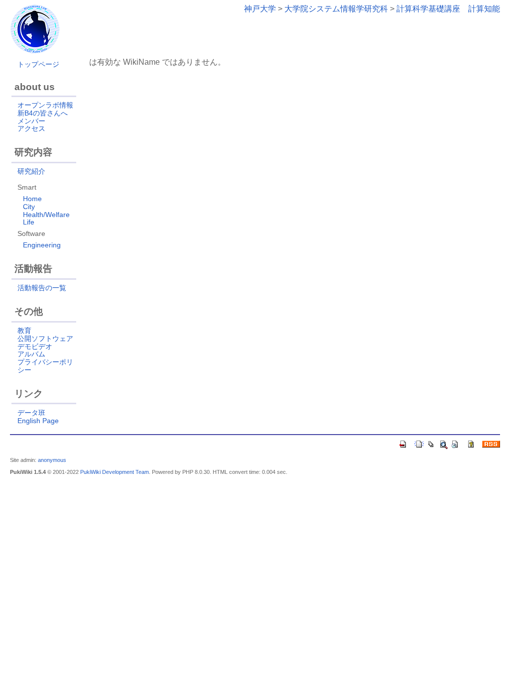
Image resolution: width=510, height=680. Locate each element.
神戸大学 (260, 8)
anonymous (52, 460)
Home (32, 199)
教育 (24, 331)
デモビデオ (34, 346)
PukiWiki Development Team (114, 472)
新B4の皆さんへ (42, 113)
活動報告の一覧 (41, 288)
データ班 (31, 413)
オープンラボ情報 (45, 105)
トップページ (38, 64)
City (29, 207)
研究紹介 (31, 171)
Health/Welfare (46, 215)
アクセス (31, 128)
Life (28, 222)
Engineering (42, 245)
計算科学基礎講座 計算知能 (448, 8)
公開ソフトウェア (45, 338)
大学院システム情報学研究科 (336, 8)
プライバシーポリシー (45, 366)
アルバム (31, 354)
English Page (38, 421)
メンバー (31, 121)
